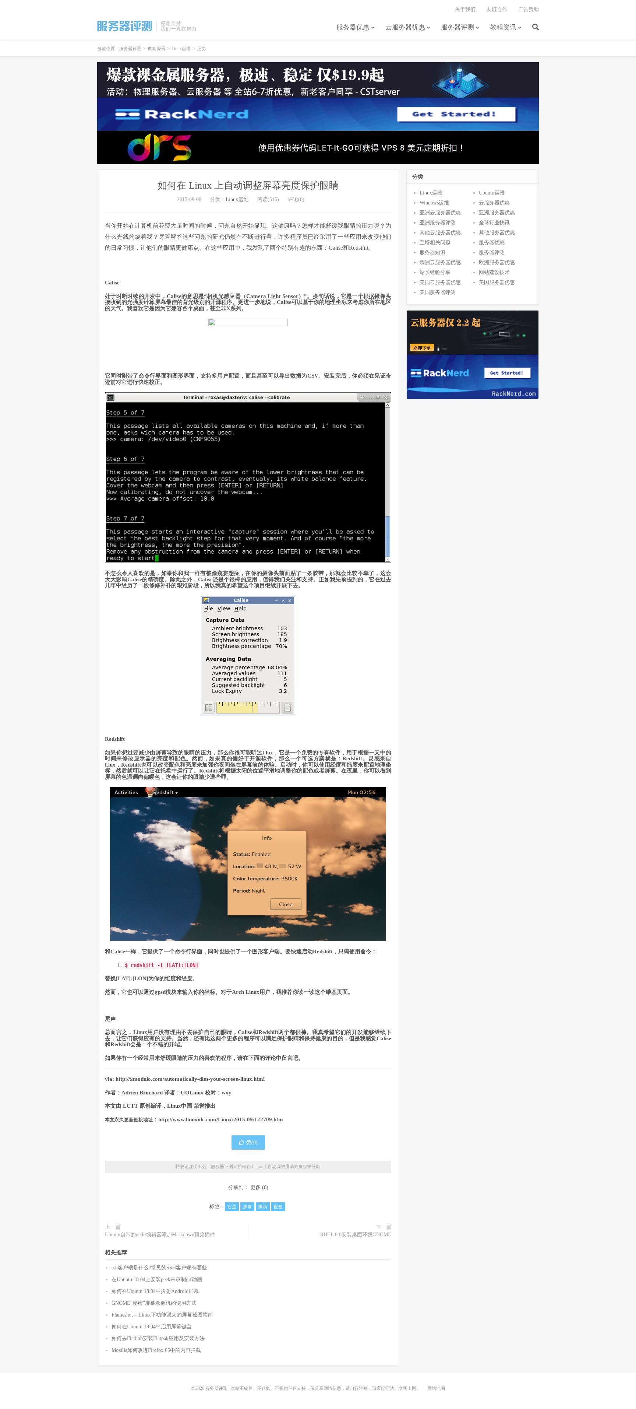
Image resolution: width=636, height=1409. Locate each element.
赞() (252, 1142)
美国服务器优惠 (497, 282)
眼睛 (262, 1206)
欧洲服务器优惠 (497, 262)
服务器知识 (432, 252)
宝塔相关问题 (435, 242)
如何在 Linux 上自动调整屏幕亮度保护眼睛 (248, 185)
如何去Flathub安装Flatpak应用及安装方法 (158, 1338)
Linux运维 (181, 48)
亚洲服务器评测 (438, 222)
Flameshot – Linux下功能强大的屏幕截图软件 (162, 1315)
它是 (231, 1206)
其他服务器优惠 (497, 232)
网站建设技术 (494, 272)
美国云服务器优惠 (440, 282)
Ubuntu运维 (492, 193)
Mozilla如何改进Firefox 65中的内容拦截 (156, 1350)
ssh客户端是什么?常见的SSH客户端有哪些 (159, 1267)
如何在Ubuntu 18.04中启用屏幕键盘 (152, 1326)
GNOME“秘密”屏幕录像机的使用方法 (154, 1303)
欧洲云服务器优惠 (440, 262)
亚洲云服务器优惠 (440, 212)
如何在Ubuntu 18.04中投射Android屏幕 (155, 1291)
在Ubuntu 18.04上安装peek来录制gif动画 (157, 1279)
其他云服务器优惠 (440, 232)
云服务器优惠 (405, 27)
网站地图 (436, 1388)
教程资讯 (503, 27)
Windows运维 (434, 203)
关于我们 (465, 9)
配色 (278, 1206)
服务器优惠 (353, 27)
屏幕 (247, 1206)
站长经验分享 (435, 272)
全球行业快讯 (494, 222)
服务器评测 (124, 26)
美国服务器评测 (438, 292)
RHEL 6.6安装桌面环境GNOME (355, 1234)
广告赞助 (528, 9)
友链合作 (497, 9)
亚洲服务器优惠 (497, 212)
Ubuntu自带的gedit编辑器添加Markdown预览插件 (160, 1234)
